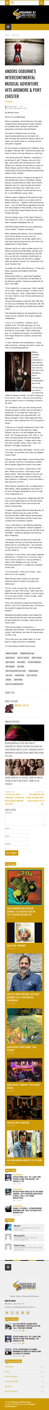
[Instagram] (23, 1313)
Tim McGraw (18, 680)
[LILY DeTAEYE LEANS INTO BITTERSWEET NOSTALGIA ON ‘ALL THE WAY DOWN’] (8, 1326)
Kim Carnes (21, 662)
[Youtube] (28, 1313)
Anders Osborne (11, 653)
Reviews (24, 1386)
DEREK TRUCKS (37, 658)
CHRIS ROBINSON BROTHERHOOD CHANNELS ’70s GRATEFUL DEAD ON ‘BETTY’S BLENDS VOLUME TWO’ (21, 911)
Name (7, 828)
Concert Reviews (24, 1381)
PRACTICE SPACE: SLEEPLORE (18, 1122)
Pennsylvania (33, 671)
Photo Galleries (24, 1376)
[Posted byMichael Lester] (9, 712)
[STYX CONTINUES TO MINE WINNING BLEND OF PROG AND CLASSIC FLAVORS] (8, 1351)
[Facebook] (12, 1313)
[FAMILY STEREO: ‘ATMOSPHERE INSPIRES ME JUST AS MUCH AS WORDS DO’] (8, 1208)
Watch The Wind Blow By (14, 684)
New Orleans (10, 666)
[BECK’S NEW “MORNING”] (24, 932)
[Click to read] (24, 733)
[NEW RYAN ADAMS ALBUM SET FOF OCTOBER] (24, 1143)
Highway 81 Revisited (21, 1402)
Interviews (9, 102)
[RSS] (17, 1313)
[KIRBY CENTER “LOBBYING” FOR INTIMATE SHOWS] (24, 1070)
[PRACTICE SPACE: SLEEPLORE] (24, 1108)
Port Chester (32, 675)
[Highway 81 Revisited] (24, 18)
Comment (8, 813)
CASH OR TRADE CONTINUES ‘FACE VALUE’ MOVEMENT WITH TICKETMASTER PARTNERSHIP (23, 997)
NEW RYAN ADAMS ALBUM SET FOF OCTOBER (24, 1160)
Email (7, 836)
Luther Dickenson (34, 662)
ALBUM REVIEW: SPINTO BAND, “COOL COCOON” (22, 1049)
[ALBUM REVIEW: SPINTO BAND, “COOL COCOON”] (24, 1026)
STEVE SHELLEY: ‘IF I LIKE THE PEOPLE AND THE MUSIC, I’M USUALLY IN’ (27, 1179)
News (24, 1371)
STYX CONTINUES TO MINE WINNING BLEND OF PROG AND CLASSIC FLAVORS (27, 1351)
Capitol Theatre (23, 658)
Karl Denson (10, 662)
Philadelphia (19, 675)
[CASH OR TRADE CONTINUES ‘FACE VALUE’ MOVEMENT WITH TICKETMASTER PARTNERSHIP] (24, 972)
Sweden (8, 680)
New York (21, 666)
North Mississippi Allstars (16, 671)
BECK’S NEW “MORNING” (16, 945)
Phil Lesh (9, 675)
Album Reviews (24, 1391)
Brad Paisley (10, 658)
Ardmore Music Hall (27, 653)
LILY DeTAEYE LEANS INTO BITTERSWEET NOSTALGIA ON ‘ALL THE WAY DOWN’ (26, 1326)
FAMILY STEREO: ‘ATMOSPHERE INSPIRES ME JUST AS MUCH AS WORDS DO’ (27, 1210)
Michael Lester (22, 705)
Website (8, 844)
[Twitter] (7, 1313)
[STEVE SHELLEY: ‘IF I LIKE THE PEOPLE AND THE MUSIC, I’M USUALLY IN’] (8, 1177)
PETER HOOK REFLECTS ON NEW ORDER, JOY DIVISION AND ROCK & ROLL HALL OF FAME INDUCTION (28, 1195)
